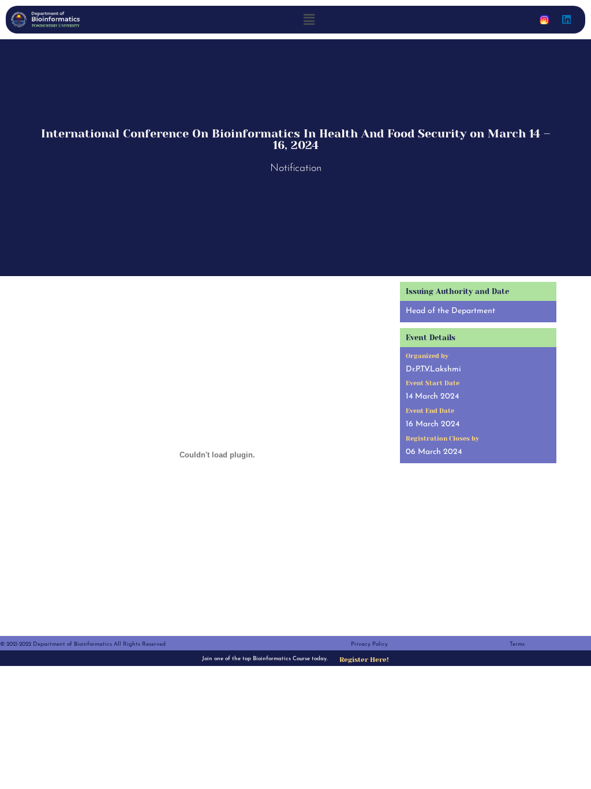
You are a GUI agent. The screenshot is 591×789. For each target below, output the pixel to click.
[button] (309, 19)
